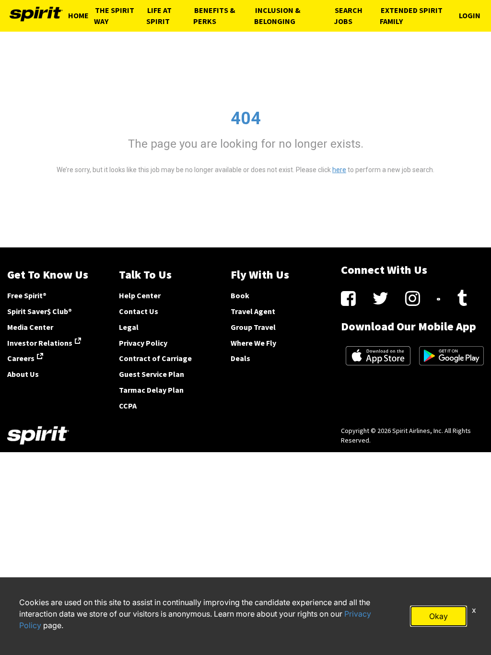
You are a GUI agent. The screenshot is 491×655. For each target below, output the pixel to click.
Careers (21, 358)
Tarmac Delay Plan (151, 390)
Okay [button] (438, 616)
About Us (23, 374)
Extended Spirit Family (411, 15)
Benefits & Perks (214, 15)
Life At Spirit (159, 15)
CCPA (128, 405)
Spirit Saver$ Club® (39, 311)
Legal (129, 327)
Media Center (30, 327)
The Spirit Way (114, 15)
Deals (240, 358)
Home (78, 15)
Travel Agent (253, 311)
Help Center (140, 295)
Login (469, 15)
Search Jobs (348, 15)
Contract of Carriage (155, 358)
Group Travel (253, 327)
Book (240, 295)
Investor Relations (39, 343)
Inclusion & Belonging (277, 15)
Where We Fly (253, 343)
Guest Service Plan (151, 374)
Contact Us (138, 311)
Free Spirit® (27, 295)
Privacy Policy (143, 343)
